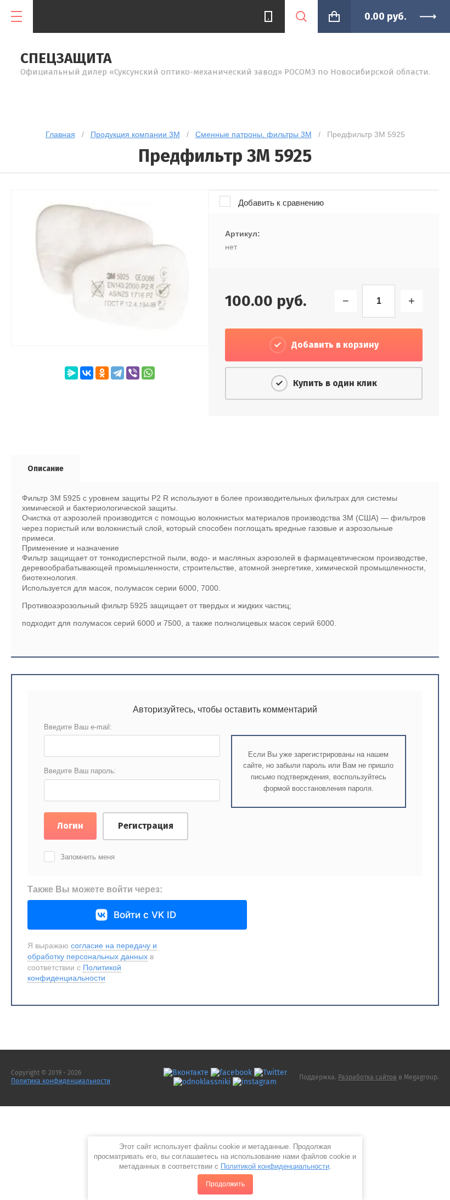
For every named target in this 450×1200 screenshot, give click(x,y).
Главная (60, 134)
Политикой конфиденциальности (275, 1166)
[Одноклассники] (102, 373)
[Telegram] (117, 373)
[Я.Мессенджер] (71, 373)
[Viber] (132, 373)
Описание (45, 468)
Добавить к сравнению (280, 202)
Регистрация (145, 825)
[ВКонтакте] (86, 373)
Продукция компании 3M (135, 134)
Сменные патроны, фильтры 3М (253, 134)
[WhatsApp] (148, 373)
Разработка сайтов (367, 1077)
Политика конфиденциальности (60, 1081)
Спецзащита (65, 58)
